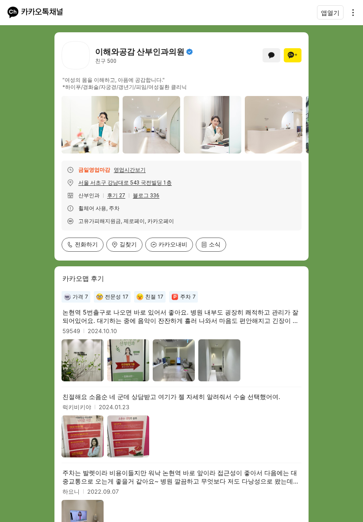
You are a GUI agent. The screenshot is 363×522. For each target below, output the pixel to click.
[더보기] (350, 12)
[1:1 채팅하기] (271, 55)
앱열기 (330, 12)
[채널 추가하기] (292, 55)
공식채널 (189, 51)
